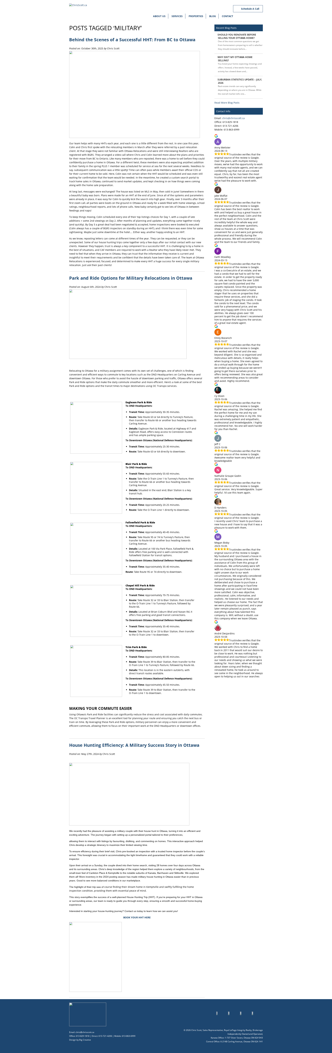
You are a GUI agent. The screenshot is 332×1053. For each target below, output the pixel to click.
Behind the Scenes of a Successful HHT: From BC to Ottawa (132, 39)
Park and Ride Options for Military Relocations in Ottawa (130, 278)
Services (177, 16)
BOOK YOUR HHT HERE (137, 917)
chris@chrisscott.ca (233, 118)
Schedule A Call (249, 8)
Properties (196, 16)
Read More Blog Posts (226, 102)
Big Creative (85, 1039)
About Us (159, 16)
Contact (227, 16)
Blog (212, 16)
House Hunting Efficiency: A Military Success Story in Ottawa (134, 745)
